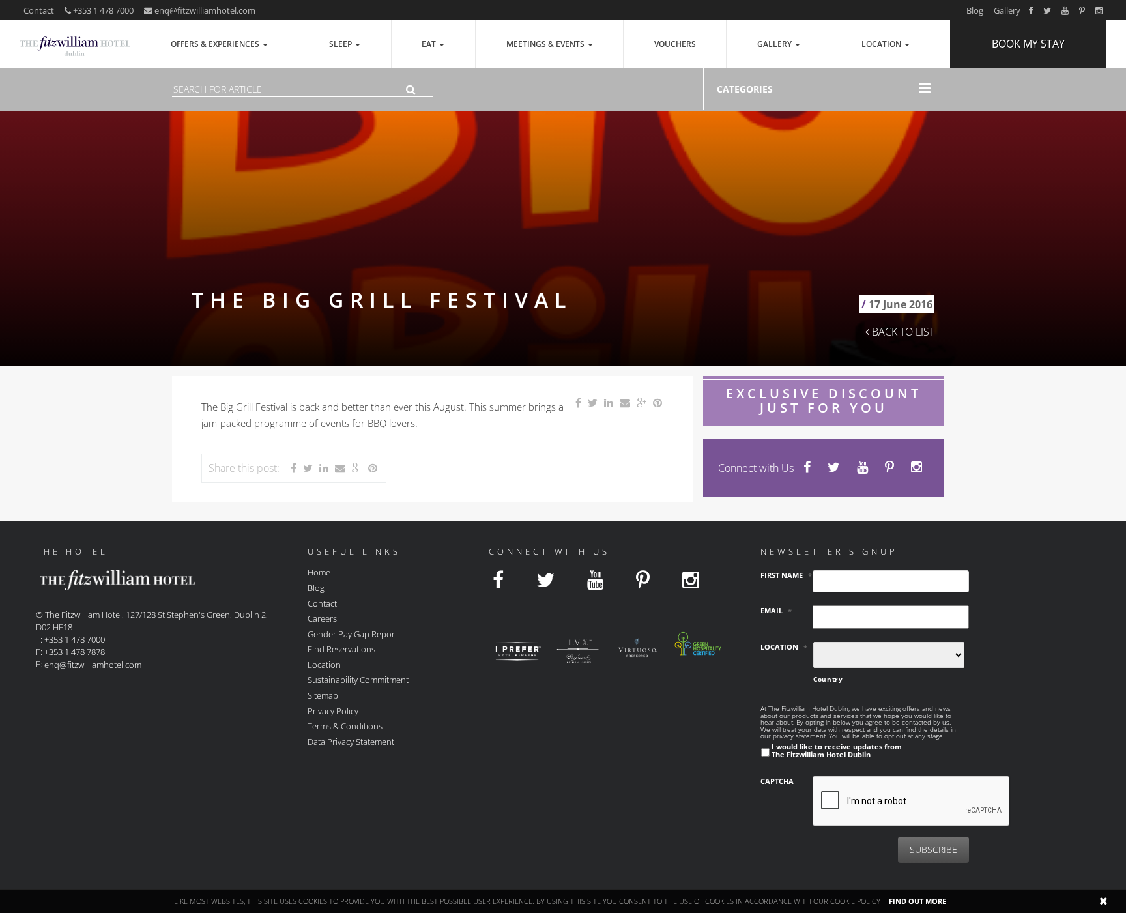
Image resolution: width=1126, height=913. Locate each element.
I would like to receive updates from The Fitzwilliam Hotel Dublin (837, 750)
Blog (974, 10)
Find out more (917, 901)
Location (882, 44)
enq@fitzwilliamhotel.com (204, 10)
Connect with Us (756, 468)
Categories (745, 89)
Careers (322, 618)
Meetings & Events (546, 44)
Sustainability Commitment (358, 680)
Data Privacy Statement (351, 741)
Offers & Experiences (216, 44)
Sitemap (323, 695)
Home (319, 572)
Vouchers (675, 44)
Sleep (341, 44)
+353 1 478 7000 (102, 10)
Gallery (1007, 10)
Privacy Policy (333, 710)
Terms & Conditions (345, 726)
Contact (38, 10)
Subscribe (933, 849)
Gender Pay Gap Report (352, 633)
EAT (430, 44)
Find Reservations (341, 649)
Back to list (901, 332)
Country (828, 679)
